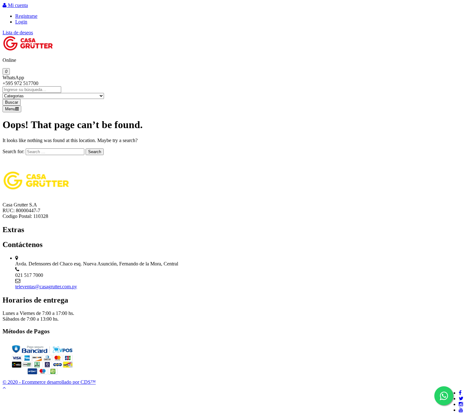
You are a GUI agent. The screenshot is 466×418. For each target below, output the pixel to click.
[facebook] (460, 392)
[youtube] (461, 410)
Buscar (11, 102)
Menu (10, 109)
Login (21, 21)
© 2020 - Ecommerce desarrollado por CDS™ (49, 382)
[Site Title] (28, 49)
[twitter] (461, 398)
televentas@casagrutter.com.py (46, 286)
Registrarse (26, 16)
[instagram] (461, 404)
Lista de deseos (18, 32)
